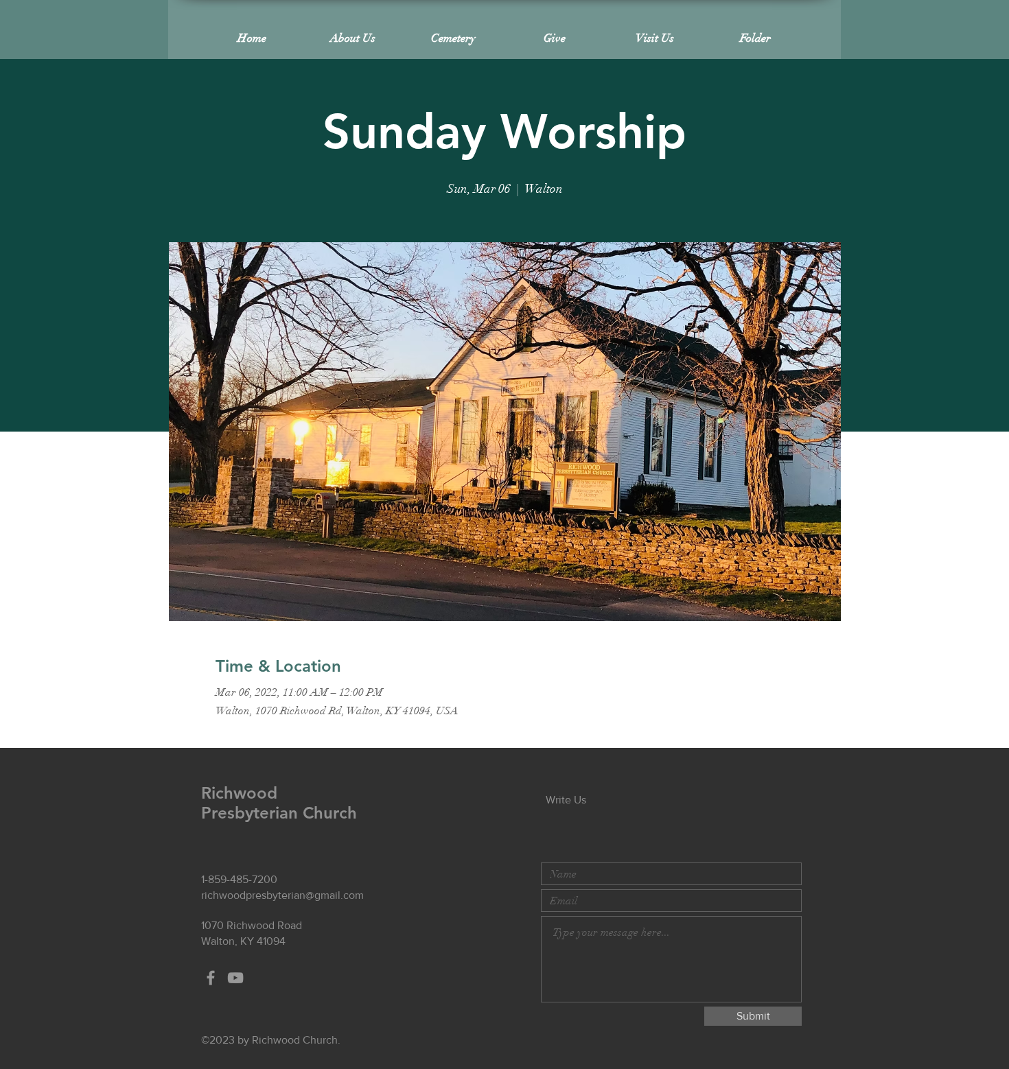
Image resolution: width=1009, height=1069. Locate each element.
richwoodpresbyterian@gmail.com (282, 895)
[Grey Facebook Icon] (210, 977)
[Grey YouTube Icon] (235, 977)
